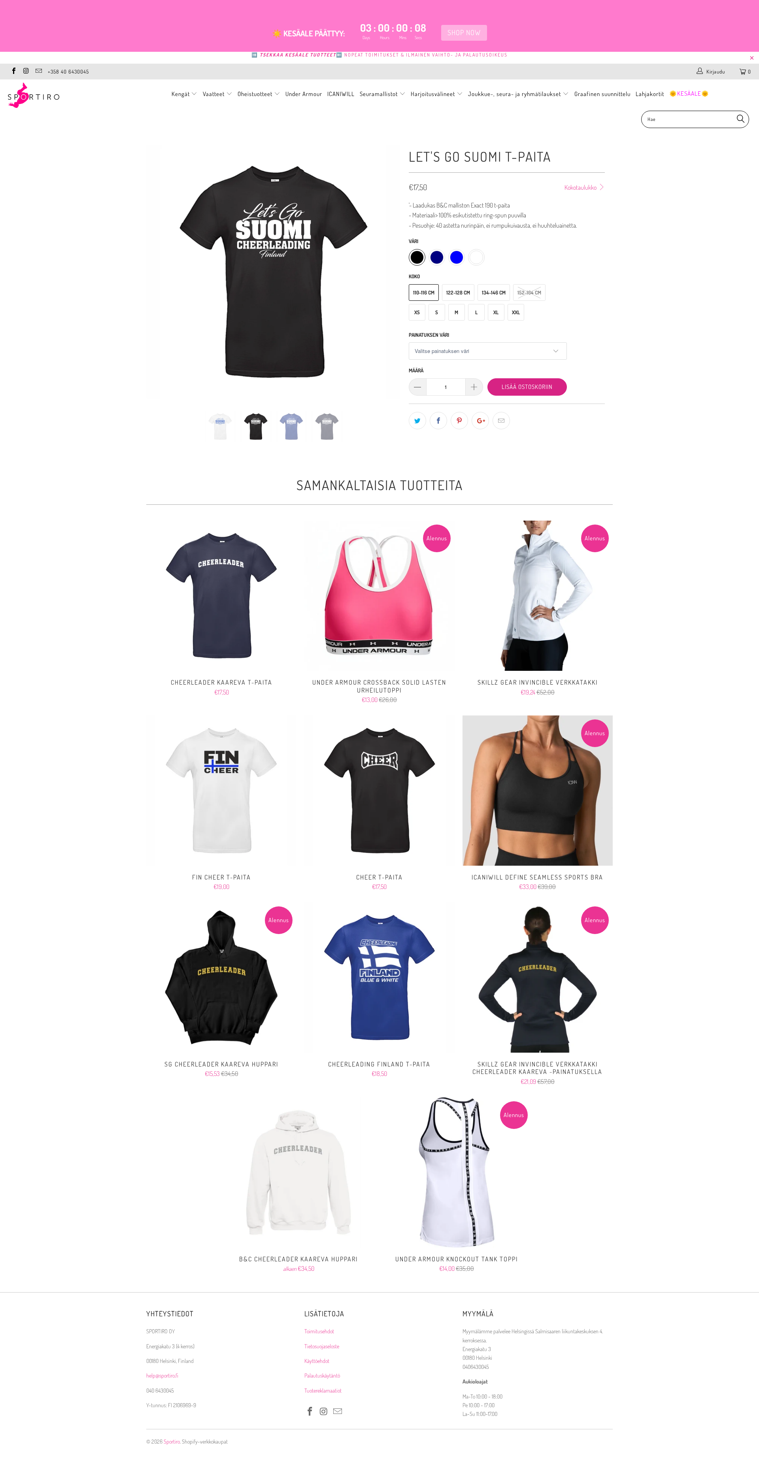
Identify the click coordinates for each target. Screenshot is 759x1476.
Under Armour (303, 94)
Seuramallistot (379, 94)
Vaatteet (214, 94)
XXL (516, 312)
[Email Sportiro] (38, 71)
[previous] (160, 278)
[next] (387, 278)
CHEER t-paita (379, 790)
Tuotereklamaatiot (323, 1390)
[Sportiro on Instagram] (25, 71)
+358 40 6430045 (68, 71)
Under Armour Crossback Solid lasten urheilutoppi (379, 596)
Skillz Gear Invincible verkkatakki (538, 596)
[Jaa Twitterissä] (417, 420)
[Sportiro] (64, 95)
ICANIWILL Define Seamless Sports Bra (538, 790)
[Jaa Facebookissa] (438, 420)
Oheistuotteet (256, 94)
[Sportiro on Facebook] (13, 71)
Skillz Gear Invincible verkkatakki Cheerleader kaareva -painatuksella (538, 977)
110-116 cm (423, 292)
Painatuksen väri (429, 335)
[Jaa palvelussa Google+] (480, 420)
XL (495, 312)
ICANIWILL (341, 94)
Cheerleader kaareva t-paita (221, 596)
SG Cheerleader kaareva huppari (221, 977)
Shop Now (464, 32)
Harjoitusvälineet (433, 94)
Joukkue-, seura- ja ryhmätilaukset (515, 94)
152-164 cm (529, 292)
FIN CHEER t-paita (221, 790)
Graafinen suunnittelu (602, 94)
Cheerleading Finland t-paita (379, 977)
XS (417, 312)
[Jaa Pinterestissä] (459, 420)
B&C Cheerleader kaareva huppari (298, 1172)
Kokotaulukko (581, 187)
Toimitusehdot (319, 1331)
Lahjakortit (650, 94)
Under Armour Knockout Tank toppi (456, 1172)
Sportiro (172, 1441)
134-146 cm (494, 292)
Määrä (416, 370)
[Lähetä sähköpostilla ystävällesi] (501, 420)
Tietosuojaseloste (321, 1346)
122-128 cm (458, 292)
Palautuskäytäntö (322, 1375)
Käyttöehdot (316, 1360)
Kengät (181, 94)
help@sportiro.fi (162, 1375)
